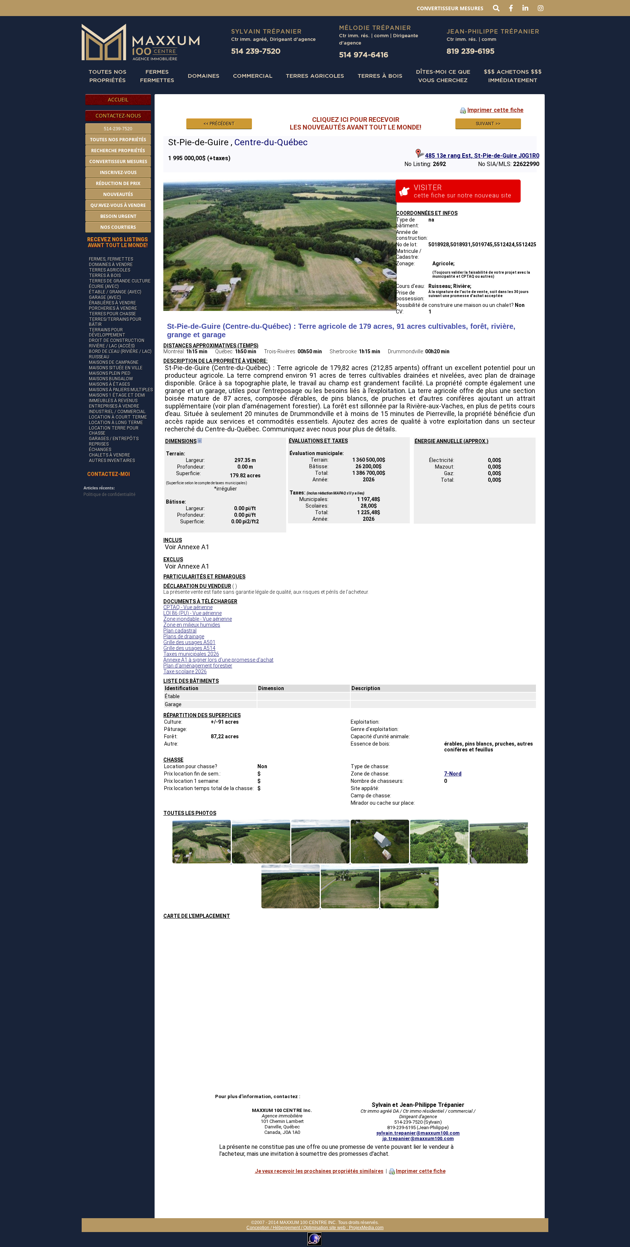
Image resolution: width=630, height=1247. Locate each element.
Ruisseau (99, 356)
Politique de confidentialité (109, 494)
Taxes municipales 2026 (191, 654)
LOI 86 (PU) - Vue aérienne (192, 613)
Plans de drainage (183, 636)
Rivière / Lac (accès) (112, 346)
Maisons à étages (109, 384)
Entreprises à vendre (114, 406)
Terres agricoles (109, 270)
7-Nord (453, 774)
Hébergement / (288, 1227)
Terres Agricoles (315, 75)
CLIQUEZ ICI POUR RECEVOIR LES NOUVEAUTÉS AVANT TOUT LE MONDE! (355, 123)
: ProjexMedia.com (365, 1227)
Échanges (100, 449)
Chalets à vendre (109, 455)
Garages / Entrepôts (114, 438)
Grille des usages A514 (189, 648)
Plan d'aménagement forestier (197, 666)
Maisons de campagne (114, 362)
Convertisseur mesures (450, 8)
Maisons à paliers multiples (121, 389)
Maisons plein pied (110, 373)
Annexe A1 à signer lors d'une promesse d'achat (218, 660)
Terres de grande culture (120, 281)
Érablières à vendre (112, 302)
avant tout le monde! (117, 242)
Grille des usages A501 (189, 642)
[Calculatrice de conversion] (200, 441)
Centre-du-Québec (271, 142)
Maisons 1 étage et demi (117, 395)
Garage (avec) (105, 297)
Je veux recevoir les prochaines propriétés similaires (319, 1171)
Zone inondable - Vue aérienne (197, 619)
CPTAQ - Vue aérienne (188, 607)
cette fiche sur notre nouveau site (463, 191)
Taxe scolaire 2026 (185, 671)
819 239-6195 (470, 51)
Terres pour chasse (112, 313)
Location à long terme (116, 422)
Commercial (252, 75)
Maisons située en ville (116, 367)
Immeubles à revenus (113, 400)
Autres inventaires (112, 460)
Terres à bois (380, 75)
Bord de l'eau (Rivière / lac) (120, 351)
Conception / (259, 1227)
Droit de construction (116, 340)
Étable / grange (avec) (115, 292)
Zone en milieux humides (191, 625)
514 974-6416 (363, 54)
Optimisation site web (324, 1227)
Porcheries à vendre (113, 308)
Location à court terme (118, 417)
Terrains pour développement (107, 332)
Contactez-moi (108, 474)
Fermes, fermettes (111, 259)
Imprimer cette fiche (495, 110)
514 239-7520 (255, 51)
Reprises (99, 444)
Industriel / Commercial (117, 411)
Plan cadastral (180, 631)
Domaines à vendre (111, 264)
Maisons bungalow (111, 378)
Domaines (203, 75)
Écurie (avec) (104, 286)
